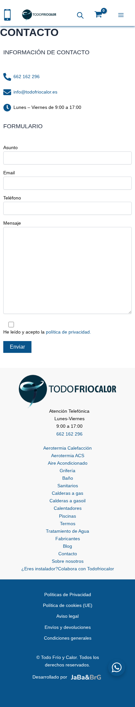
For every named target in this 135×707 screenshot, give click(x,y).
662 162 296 (26, 76)
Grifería (67, 470)
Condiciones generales (67, 638)
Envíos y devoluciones (68, 627)
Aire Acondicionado (67, 463)
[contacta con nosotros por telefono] (7, 14)
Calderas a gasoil (67, 500)
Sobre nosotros (68, 561)
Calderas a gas (67, 493)
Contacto (67, 553)
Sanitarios (67, 485)
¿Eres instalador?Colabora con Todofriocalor (67, 568)
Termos (67, 523)
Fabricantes (67, 538)
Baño (67, 478)
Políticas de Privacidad (67, 594)
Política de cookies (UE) (67, 605)
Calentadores (68, 508)
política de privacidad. (68, 332)
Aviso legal (67, 616)
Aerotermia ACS (67, 455)
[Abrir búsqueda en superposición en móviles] (80, 15)
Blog (67, 546)
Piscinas (67, 516)
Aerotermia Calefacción (67, 448)
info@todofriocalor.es (35, 92)
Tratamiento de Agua (67, 531)
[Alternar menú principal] (122, 15)
